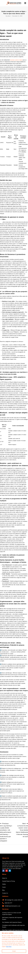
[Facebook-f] (3, 870)
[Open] (1, 221)
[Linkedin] (10, 870)
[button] (25, 3)
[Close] (26, 932)
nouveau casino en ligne (16, 60)
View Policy (8, 946)
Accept (14, 951)
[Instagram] (6, 870)
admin (9, 16)
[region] (14, 942)
